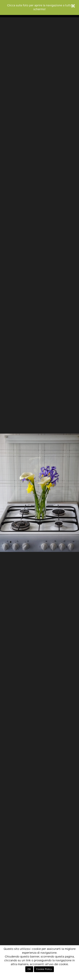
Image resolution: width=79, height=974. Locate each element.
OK (29, 969)
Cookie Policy (44, 969)
